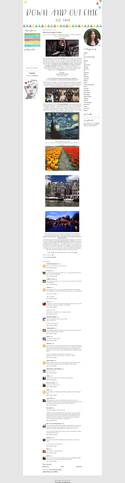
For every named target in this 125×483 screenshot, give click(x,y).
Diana (48, 301)
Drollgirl (62, 38)
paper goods (87, 92)
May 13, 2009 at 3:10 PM (51, 357)
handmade (86, 72)
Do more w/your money (89, 56)
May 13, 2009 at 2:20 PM (51, 340)
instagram (86, 78)
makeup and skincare (89, 84)
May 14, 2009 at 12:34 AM (51, 434)
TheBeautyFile (50, 328)
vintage (85, 106)
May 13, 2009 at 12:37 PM (51, 313)
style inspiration (87, 102)
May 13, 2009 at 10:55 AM (51, 276)
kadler (48, 456)
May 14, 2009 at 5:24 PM (51, 452)
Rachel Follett (50, 360)
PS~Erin (48, 270)
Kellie (47, 389)
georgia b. (49, 437)
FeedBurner (35, 75)
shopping (86, 98)
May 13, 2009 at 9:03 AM (51, 267)
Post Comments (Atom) (55, 469)
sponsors (86, 100)
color (85, 62)
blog (75, 252)
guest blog (86, 68)
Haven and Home (50, 383)
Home (62, 466)
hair (85, 70)
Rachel (48, 336)
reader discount (87, 96)
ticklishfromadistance (52, 263)
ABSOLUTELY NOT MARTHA (53, 369)
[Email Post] (52, 254)
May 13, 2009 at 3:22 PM (51, 365)
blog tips (86, 60)
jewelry (85, 82)
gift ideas (86, 66)
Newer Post (46, 466)
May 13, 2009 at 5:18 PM (51, 395)
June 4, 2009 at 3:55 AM (51, 461)
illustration (86, 76)
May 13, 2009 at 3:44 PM (51, 372)
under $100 (86, 104)
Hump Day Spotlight (51, 257)
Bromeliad (49, 408)
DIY (84, 54)
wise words (86, 108)
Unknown (48, 343)
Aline (47, 449)
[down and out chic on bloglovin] (31, 98)
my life (85, 86)
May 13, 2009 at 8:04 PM (51, 420)
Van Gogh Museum (63, 104)
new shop (86, 88)
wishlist (85, 110)
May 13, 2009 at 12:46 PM (51, 325)
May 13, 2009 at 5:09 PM (51, 386)
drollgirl (48, 287)
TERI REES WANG (51, 317)
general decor (87, 64)
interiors (86, 80)
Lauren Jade (49, 398)
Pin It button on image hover (62, 482)
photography (87, 94)
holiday (85, 74)
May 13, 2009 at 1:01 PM (51, 333)
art (84, 58)
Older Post (79, 466)
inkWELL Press (50, 279)
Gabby (48, 376)
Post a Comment (47, 464)
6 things (86, 53)
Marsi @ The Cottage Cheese (54, 423)
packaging (86, 90)
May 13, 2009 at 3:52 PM (51, 379)
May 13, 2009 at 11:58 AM (51, 284)
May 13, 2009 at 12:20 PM (51, 298)
